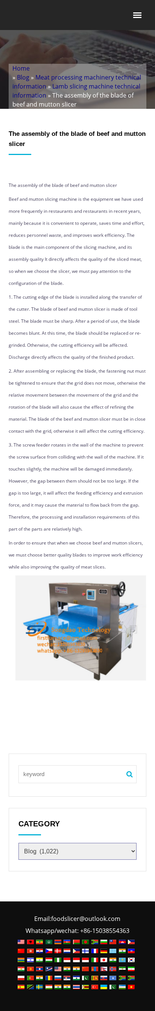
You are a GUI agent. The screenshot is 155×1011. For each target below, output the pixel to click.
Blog (23, 77)
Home (21, 68)
